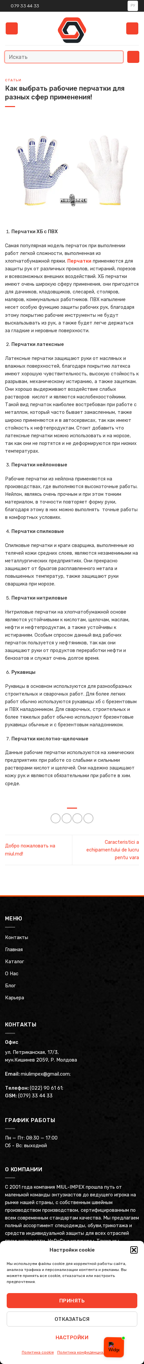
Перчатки (79, 261)
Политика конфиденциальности (88, 1352)
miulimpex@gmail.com (45, 1074)
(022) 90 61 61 (46, 1088)
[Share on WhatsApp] (56, 818)
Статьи (13, 80)
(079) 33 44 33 (35, 1096)
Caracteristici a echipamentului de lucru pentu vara (112, 849)
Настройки (72, 1338)
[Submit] (116, 56)
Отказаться (72, 1319)
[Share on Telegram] (88, 818)
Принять (72, 1301)
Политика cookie (38, 1352)
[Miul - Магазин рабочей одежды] (72, 30)
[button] (134, 1250)
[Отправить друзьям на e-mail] (77, 818)
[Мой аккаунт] (132, 28)
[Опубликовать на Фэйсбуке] (67, 818)
